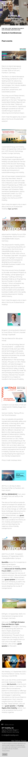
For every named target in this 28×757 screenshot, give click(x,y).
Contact (7, 10)
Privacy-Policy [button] (6, 750)
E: (10, 735)
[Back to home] (6, 3)
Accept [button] (4, 754)
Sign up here (12, 209)
